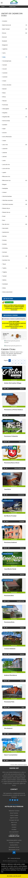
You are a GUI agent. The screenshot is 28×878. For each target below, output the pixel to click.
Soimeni (4, 252)
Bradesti (4, 41)
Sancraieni (5, 228)
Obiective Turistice (14, 810)
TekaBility (10, 862)
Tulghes (4, 272)
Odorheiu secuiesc (14, 200)
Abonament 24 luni (14, 849)
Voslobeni (5, 284)
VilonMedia (21, 861)
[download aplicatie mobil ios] (14, 346)
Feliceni (4, 100)
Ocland (4, 192)
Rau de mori (14, 224)
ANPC (16, 862)
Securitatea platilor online (14, 840)
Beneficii (14, 825)
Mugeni (4, 184)
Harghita (4, 112)
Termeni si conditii (14, 842)
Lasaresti (4, 148)
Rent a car (14, 822)
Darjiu (4, 93)
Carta (3, 53)
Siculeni (4, 244)
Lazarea (4, 152)
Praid (14, 216)
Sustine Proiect (14, 834)
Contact (14, 827)
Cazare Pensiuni (8, 394)
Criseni (4, 81)
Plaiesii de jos (6, 208)
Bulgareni (5, 45)
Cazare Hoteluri (8, 500)
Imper (4, 128)
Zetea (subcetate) (7, 292)
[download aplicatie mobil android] (14, 341)
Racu (3, 220)
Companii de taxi (14, 820)
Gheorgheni (14, 108)
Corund (4, 69)
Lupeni (4, 172)
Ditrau (4, 96)
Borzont (4, 37)
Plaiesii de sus (6, 212)
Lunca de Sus (6, 168)
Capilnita (4, 49)
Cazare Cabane (7, 367)
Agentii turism (14, 817)
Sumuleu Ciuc (6, 260)
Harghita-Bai (14, 116)
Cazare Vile (6, 474)
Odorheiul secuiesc (14, 204)
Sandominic (5, 232)
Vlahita (4, 280)
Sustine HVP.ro (14, 845)
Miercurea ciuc (14, 180)
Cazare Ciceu (12, 6)
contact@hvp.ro (15, 804)
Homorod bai (6, 120)
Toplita (14, 268)
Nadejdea (5, 188)
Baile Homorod (14, 25)
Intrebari (14, 829)
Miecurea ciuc (6, 176)
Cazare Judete (14, 815)
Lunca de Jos (6, 164)
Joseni (4, 140)
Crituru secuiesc (6, 85)
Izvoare (4, 132)
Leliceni (4, 156)
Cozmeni (4, 73)
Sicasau (4, 240)
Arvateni (4, 21)
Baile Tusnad (14, 29)
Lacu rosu (14, 144)
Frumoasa (5, 104)
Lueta (4, 160)
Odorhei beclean (7, 196)
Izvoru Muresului (7, 136)
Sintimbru (5, 248)
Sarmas (4, 236)
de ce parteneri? (14, 832)
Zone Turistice (14, 813)
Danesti (4, 89)
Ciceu (14, 57)
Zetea (4, 288)
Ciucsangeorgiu (6, 61)
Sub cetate (14, 256)
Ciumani (4, 65)
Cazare (3, 6)
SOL (19, 862)
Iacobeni (4, 124)
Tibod (4, 264)
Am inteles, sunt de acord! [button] (14, 876)
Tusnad (4, 276)
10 (21, 363)
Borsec (14, 33)
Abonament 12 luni (14, 847)
